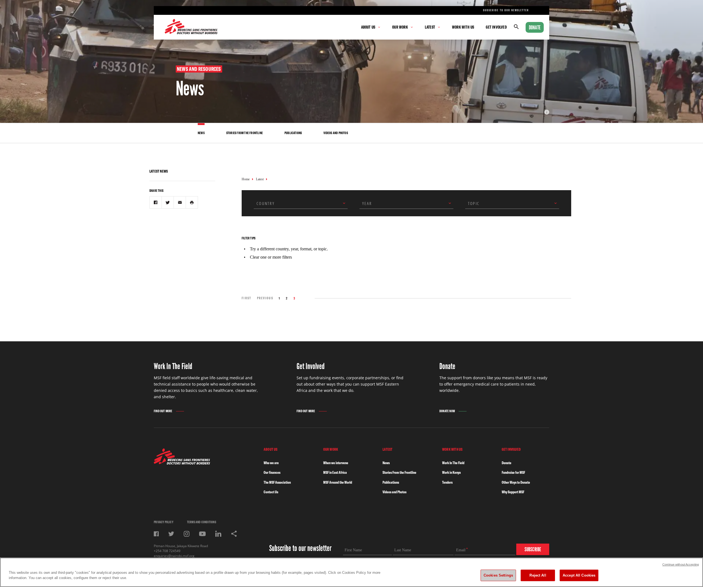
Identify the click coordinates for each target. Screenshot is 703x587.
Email (460, 550)
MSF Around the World (337, 482)
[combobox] (301, 203)
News (386, 462)
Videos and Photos (394, 491)
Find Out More (163, 411)
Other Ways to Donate (516, 482)
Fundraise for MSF (513, 472)
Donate (534, 27)
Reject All (537, 575)
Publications (391, 482)
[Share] (234, 534)
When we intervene (335, 462)
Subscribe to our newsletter (506, 10)
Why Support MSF (513, 491)
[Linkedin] (218, 534)
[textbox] (296, 203)
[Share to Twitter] (167, 202)
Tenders (447, 482)
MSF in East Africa (335, 472)
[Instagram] (186, 534)
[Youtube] (202, 533)
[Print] (192, 202)
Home (246, 179)
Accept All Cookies (579, 575)
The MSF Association (277, 482)
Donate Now (447, 411)
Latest (260, 179)
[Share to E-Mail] (180, 202)
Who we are (271, 462)
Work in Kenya (451, 472)
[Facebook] (156, 534)
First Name (353, 550)
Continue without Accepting (680, 564)
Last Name (402, 550)
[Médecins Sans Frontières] (182, 463)
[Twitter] (171, 533)
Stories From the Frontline (399, 472)
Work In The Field (453, 462)
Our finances (272, 472)
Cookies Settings (498, 575)
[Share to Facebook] (155, 202)
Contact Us (271, 491)
